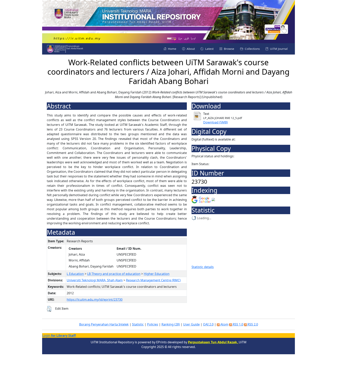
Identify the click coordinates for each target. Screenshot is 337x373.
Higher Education (156, 274)
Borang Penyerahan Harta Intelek (104, 324)
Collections (252, 49)
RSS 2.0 (252, 324)
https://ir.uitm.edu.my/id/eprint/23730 (94, 299)
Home (171, 49)
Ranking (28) (170, 324)
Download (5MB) (215, 122)
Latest (209, 49)
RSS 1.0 (237, 324)
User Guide (191, 324)
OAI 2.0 (208, 324)
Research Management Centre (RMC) (153, 280)
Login (59, 335)
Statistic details (203, 267)
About (190, 49)
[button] (49, 309)
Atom (224, 324)
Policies (152, 324)
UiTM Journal (278, 49)
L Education (75, 274)
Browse (228, 49)
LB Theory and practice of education (113, 274)
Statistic (138, 324)
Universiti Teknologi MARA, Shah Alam (95, 280)
